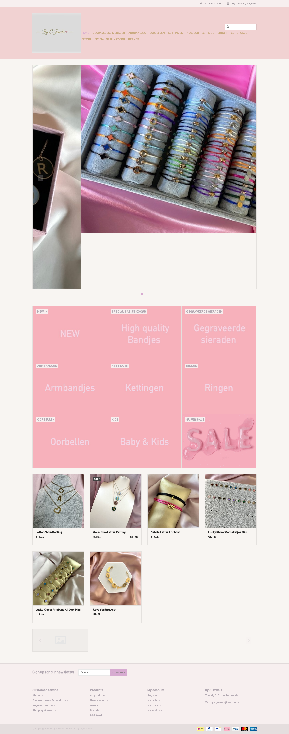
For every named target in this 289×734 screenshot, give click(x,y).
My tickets (154, 705)
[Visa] (235, 728)
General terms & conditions (50, 700)
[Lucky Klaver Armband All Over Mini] (58, 578)
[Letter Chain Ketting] (58, 501)
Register (153, 695)
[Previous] (40, 178)
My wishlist (154, 710)
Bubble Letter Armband (165, 532)
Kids (211, 33)
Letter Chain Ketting (49, 532)
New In (86, 39)
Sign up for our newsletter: (53, 672)
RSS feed (96, 715)
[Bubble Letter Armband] (173, 501)
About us (38, 695)
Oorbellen (157, 33)
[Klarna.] (226, 728)
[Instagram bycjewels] (253, 672)
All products (98, 695)
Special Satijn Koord (109, 39)
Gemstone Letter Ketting (109, 532)
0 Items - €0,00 (213, 3)
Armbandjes (137, 33)
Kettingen (175, 33)
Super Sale (239, 33)
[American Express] (252, 728)
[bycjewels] (56, 33)
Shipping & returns (44, 710)
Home (85, 33)
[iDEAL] (200, 728)
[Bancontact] (217, 728)
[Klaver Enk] (60, 640)
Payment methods (44, 705)
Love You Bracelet (104, 610)
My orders (153, 700)
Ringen (222, 33)
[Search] (228, 27)
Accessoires (196, 33)
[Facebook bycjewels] (246, 672)
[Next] (248, 178)
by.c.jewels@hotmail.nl (225, 702)
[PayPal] (208, 728)
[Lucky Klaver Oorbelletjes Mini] (231, 501)
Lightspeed (86, 728)
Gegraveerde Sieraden (109, 33)
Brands (133, 39)
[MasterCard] (243, 728)
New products (99, 700)
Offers (94, 705)
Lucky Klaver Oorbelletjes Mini (227, 532)
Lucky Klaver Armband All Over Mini (58, 610)
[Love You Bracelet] (116, 578)
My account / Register (244, 3)
